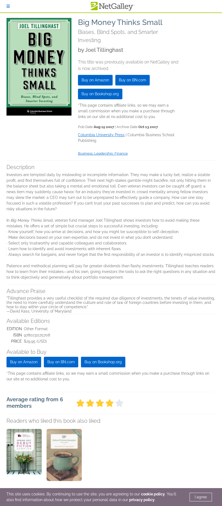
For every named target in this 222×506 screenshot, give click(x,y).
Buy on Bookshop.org (100, 94)
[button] (24, 457)
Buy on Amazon (95, 80)
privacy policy (142, 500)
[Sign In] (8, 6)
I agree (201, 497)
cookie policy (153, 494)
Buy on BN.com (132, 80)
